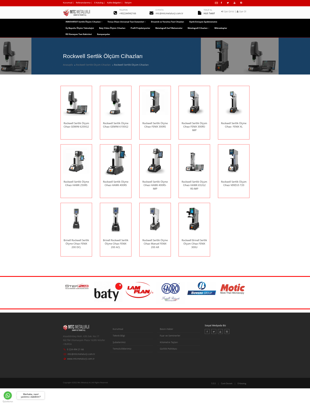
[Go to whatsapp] (8, 395)
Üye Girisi (228, 11)
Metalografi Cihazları (198, 28)
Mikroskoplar (220, 28)
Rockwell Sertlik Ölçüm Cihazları (93, 64)
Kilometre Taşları (169, 342)
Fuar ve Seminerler (170, 335)
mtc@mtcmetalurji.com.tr (81, 354)
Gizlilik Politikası (168, 348)
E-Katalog (98, 2)
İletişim (128, 2)
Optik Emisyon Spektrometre (203, 22)
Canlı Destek (226, 383)
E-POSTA (160, 10)
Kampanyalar (103, 34)
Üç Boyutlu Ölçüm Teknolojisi (80, 28)
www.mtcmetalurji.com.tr (81, 358)
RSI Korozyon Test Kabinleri (79, 34)
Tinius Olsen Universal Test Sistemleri (126, 22)
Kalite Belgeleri (114, 2)
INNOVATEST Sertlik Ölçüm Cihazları (83, 22)
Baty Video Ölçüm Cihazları (112, 28)
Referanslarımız (83, 2)
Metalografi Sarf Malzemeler (168, 28)
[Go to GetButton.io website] (8, 402)
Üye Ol (242, 11)
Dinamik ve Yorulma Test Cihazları (167, 22)
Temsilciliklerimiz (122, 348)
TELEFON (123, 10)
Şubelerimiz (119, 342)
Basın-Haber (166, 328)
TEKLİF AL (208, 10)
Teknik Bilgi (119, 335)
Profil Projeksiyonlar (140, 28)
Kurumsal (67, 2)
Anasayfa (68, 64)
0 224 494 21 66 (75, 349)
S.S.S (213, 383)
